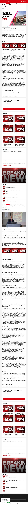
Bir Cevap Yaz (5, 149)
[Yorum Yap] (8, 28)
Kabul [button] (8, 502)
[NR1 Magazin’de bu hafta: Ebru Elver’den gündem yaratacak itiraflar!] (14, 194)
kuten (5, 8)
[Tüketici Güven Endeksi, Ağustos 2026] (20, 130)
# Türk (14, 386)
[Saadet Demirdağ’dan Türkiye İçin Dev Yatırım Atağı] (6, 47)
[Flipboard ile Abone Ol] (8, 27)
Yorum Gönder (5, 165)
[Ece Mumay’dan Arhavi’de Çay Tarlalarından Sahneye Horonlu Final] (14, 465)
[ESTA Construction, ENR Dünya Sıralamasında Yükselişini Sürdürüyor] (14, 47)
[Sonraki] (25, 175)
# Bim (3, 96)
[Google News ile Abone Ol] (4, 27)
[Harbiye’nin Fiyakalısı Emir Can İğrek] (14, 187)
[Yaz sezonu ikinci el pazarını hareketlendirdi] (22, 47)
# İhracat (4, 386)
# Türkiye (16, 96)
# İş (12, 96)
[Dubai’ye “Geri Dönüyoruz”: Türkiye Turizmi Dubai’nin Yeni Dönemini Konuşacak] (20, 141)
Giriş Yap (10, 165)
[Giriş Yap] (23, 1)
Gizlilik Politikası (3, 502)
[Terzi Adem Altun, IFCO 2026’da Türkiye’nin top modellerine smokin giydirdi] (14, 191)
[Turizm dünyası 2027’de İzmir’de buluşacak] (8, 141)
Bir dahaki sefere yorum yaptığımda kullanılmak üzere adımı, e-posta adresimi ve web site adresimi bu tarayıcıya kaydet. (14, 163)
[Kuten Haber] (8, 1)
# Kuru (7, 386)
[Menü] (3, 1)
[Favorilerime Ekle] (7, 28)
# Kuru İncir (10, 386)
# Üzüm (18, 386)
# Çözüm (10, 96)
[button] (21, 1)
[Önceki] (2, 175)
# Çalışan (6, 96)
